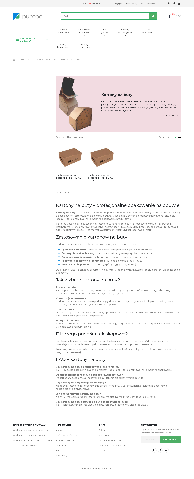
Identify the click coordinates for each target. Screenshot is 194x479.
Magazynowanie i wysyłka (25, 445)
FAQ (58, 450)
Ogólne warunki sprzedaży (68, 435)
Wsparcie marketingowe (109, 440)
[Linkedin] (169, 3)
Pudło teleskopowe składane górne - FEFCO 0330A (101, 178)
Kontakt (102, 450)
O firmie (102, 430)
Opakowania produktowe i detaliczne (50, 60)
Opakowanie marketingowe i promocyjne (32, 440)
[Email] (179, 3)
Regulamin (61, 445)
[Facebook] (174, 3)
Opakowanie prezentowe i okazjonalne (31, 435)
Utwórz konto (151, 3)
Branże (23, 60)
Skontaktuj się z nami (134, 3)
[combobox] (109, 16)
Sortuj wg (60, 137)
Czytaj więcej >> (170, 115)
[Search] (153, 16)
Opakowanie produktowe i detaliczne (30, 430)
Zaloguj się (118, 3)
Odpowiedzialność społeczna (112, 445)
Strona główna (14, 59)
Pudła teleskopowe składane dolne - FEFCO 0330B (68, 178)
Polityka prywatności (65, 440)
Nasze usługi (104, 435)
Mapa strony (61, 455)
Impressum (61, 430)
